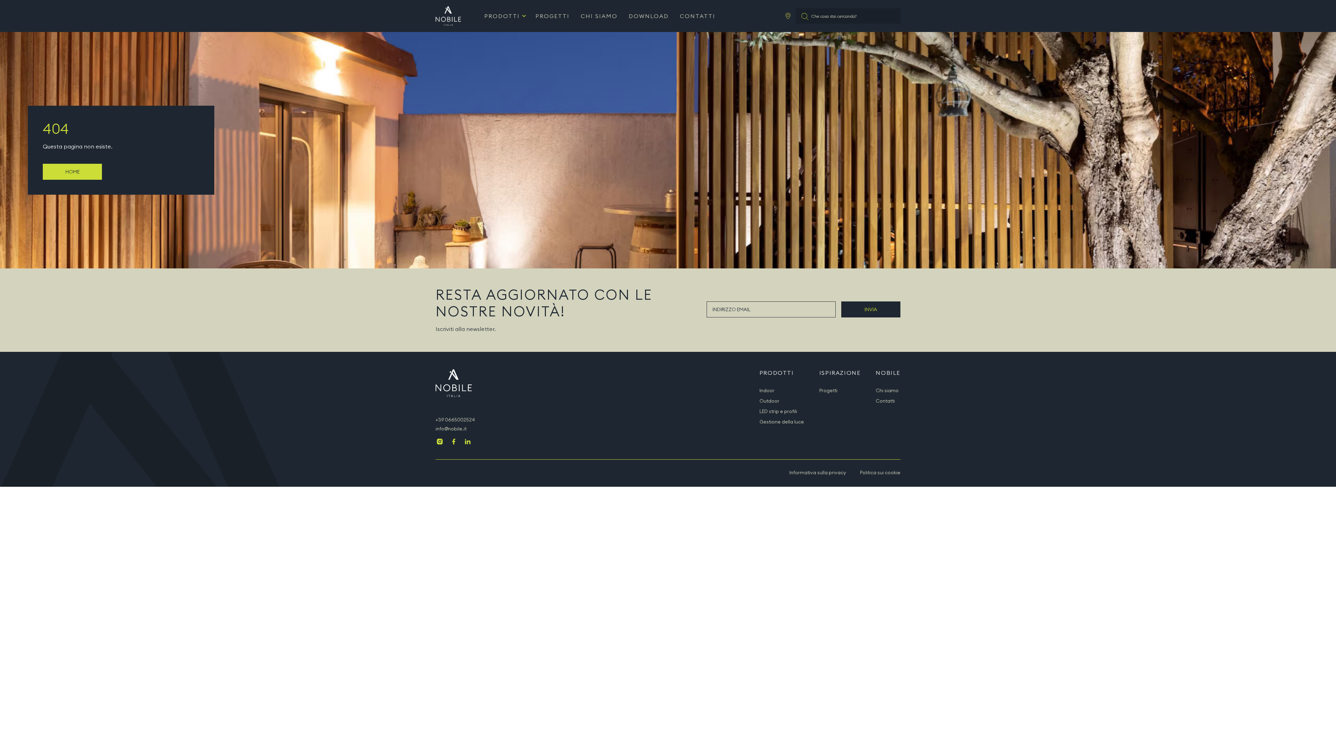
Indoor (767, 390)
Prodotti (502, 16)
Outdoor (769, 401)
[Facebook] (454, 442)
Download (649, 16)
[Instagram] (440, 442)
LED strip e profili (778, 411)
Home (72, 172)
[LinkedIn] (467, 442)
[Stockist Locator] (788, 16)
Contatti (697, 16)
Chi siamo (599, 16)
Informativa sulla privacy (817, 472)
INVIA (871, 309)
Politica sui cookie (880, 472)
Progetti (552, 16)
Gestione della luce (782, 422)
